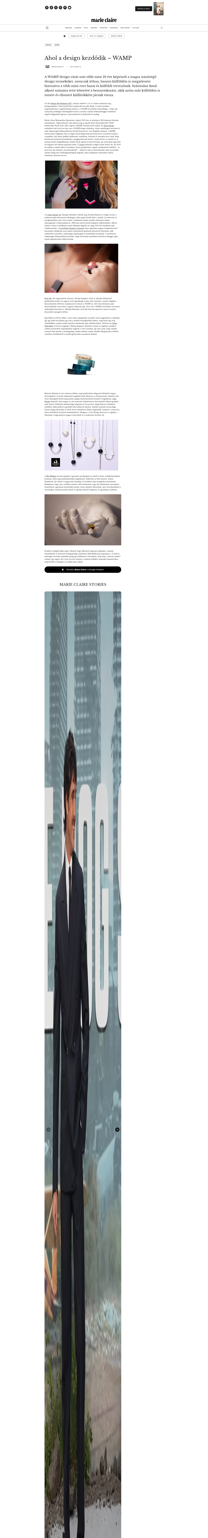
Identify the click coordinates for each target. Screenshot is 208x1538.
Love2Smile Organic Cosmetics (71, 228)
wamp (57, 45)
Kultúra (136, 28)
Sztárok (78, 28)
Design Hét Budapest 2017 (61, 103)
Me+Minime (51, 476)
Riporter (103, 28)
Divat (86, 28)
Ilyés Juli (48, 298)
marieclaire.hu (58, 67)
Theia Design (108, 126)
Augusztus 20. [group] (77, 36)
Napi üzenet (125, 28)
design (48, 45)
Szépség (94, 28)
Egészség (114, 28)
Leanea (77, 139)
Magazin (68, 28)
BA (59, 123)
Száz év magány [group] (97, 36)
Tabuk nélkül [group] (116, 36)
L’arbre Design (52, 215)
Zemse (81, 144)
